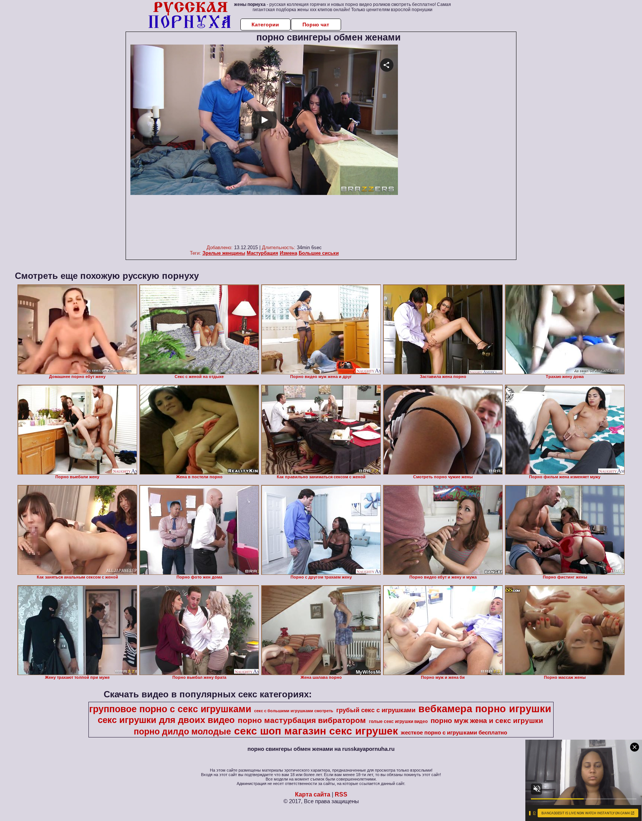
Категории (265, 24)
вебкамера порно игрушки (484, 708)
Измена (288, 253)
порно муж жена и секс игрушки (487, 720)
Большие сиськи (319, 253)
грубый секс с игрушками (375, 710)
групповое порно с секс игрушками (170, 709)
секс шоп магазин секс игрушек (316, 731)
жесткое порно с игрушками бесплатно (454, 733)
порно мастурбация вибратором (302, 720)
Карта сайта (312, 794)
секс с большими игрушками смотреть (293, 710)
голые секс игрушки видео (398, 721)
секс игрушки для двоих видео (166, 720)
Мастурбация (262, 253)
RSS (341, 794)
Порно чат (315, 24)
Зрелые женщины (223, 253)
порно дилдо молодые (182, 731)
